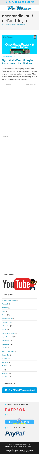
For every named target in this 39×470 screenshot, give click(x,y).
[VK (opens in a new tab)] (16, 2)
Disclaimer (9, 444)
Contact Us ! (30, 446)
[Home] (2, 24)
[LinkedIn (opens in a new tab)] (23, 2)
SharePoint (5, 355)
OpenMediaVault (8, 56)
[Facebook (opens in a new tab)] (10, 2)
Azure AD (5, 304)
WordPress (5, 377)
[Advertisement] (19, 110)
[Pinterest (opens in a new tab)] (13, 2)
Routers (4, 348)
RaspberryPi (6, 344)
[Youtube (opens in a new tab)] (29, 2)
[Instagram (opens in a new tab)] (20, 2)
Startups (5, 362)
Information (6, 326)
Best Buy (5, 307)
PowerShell (6, 340)
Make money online (8, 333)
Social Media (6, 359)
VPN (3, 370)
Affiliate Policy (27, 444)
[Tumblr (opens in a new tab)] (26, 2)
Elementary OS (7, 318)
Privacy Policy (17, 444)
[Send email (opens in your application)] (32, 2)
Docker (4, 315)
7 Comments (8, 84)
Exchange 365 (6, 322)
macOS (4, 329)
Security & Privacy (8, 351)
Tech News (5, 366)
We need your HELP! (11, 446)
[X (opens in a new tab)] (7, 2)
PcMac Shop (22, 446)
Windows (5, 373)
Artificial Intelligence (9, 300)
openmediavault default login (15, 24)
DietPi (4, 311)
